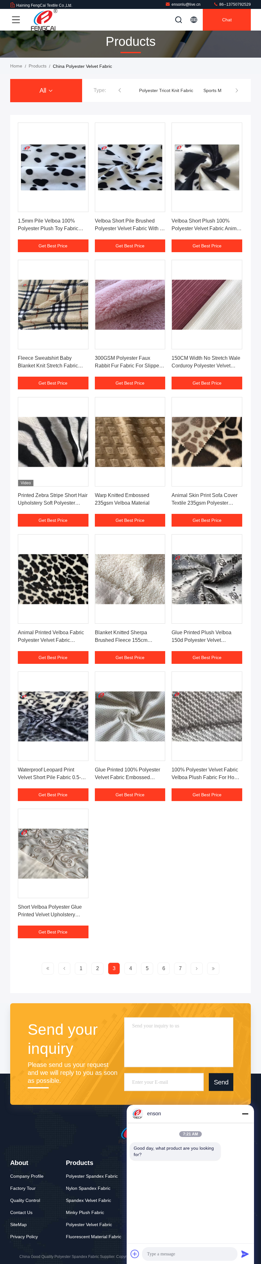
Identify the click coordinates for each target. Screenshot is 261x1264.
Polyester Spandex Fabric (92, 1176)
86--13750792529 (234, 4)
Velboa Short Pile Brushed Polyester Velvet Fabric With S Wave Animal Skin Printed (129, 228)
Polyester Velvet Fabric (89, 1224)
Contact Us (21, 1212)
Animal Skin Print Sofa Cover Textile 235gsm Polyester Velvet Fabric (204, 503)
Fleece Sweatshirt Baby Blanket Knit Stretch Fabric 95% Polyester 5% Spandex (49, 365)
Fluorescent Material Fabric (93, 1236)
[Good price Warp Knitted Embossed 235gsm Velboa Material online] (130, 441)
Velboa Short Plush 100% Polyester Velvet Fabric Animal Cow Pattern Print (206, 228)
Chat (227, 19)
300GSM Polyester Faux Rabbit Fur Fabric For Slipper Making (128, 365)
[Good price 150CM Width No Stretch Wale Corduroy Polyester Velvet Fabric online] (207, 304)
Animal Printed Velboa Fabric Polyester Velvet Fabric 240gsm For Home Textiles (51, 640)
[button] (119, 90)
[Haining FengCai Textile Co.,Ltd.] (44, 20)
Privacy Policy (24, 1236)
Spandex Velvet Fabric (88, 1200)
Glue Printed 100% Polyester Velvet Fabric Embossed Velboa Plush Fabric (127, 777)
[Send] (245, 1254)
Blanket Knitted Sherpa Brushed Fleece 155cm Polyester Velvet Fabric (121, 640)
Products (37, 65)
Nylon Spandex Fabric (88, 1188)
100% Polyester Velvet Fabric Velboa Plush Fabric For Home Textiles (206, 777)
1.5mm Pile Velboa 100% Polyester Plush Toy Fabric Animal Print (48, 228)
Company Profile (27, 1176)
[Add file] (134, 1254)
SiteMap (18, 1224)
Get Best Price (53, 245)
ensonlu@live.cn (186, 4)
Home (16, 65)
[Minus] (245, 1114)
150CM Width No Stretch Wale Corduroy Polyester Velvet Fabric (206, 365)
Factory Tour (23, 1188)
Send (221, 1081)
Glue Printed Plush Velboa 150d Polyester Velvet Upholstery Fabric (201, 640)
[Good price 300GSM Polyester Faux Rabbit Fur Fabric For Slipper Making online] (130, 304)
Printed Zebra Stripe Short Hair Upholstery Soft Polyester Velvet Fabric (53, 503)
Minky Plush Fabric (85, 1212)
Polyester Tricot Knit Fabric (166, 90)
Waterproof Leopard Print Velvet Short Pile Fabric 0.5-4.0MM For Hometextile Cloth (51, 777)
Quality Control (25, 1200)
